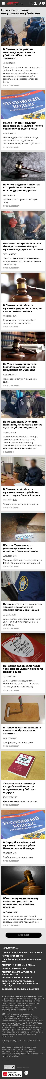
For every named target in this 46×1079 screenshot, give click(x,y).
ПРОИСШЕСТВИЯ (11, 85)
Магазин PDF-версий (13, 956)
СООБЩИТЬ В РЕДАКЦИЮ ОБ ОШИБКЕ (20, 989)
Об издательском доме (14, 952)
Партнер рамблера (23, 1067)
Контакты (27, 978)
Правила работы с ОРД (14, 968)
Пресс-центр (35, 952)
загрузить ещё (23, 935)
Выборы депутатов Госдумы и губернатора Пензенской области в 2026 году (21, 983)
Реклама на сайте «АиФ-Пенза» (18, 965)
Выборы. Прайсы (11, 978)
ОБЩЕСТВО (8, 452)
